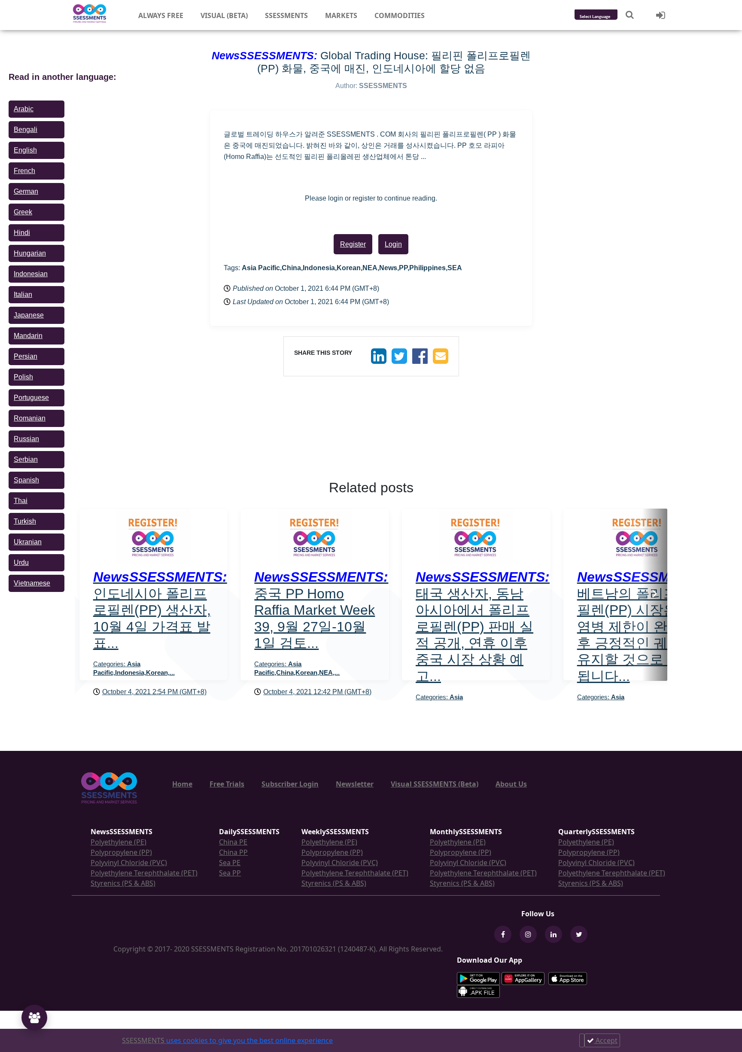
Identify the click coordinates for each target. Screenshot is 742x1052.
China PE (233, 842)
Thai (20, 500)
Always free (160, 15)
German (26, 191)
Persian (25, 356)
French (24, 170)
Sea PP (230, 873)
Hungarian (30, 253)
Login (393, 244)
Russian (26, 438)
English (25, 150)
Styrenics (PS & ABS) (123, 883)
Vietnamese (32, 583)
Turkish (25, 521)
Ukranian (28, 542)
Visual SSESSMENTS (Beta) (434, 784)
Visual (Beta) (224, 15)
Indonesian (31, 273)
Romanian (30, 418)
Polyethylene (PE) (118, 842)
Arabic (23, 109)
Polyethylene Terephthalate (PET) (144, 873)
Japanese (29, 315)
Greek (23, 212)
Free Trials (227, 784)
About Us (511, 784)
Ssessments (286, 15)
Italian (23, 294)
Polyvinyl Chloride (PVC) (129, 862)
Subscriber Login (290, 784)
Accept (605, 1040)
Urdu (21, 562)
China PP (233, 852)
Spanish (26, 480)
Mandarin (28, 335)
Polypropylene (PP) (121, 852)
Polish (23, 377)
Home (182, 784)
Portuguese (31, 397)
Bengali (25, 129)
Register (353, 244)
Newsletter (355, 784)
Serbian (26, 459)
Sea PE (229, 862)
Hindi (22, 232)
